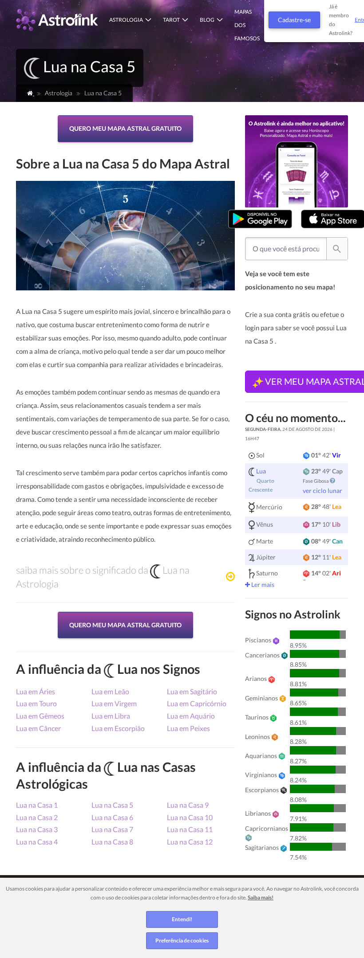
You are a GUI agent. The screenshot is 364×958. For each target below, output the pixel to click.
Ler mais (262, 584)
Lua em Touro (36, 703)
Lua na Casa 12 (190, 841)
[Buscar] (337, 248)
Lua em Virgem (114, 703)
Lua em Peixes (188, 728)
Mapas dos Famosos (247, 25)
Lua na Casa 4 (37, 841)
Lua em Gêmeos (40, 716)
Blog (207, 19)
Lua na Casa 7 (112, 829)
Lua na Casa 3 (37, 829)
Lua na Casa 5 (112, 805)
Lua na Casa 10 (190, 817)
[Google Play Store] (260, 219)
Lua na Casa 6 (112, 817)
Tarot (171, 19)
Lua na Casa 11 (190, 829)
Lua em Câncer (38, 728)
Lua (261, 471)
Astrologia (126, 19)
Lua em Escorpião (118, 728)
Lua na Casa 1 (37, 805)
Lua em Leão (110, 691)
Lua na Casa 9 (188, 805)
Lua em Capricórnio (196, 703)
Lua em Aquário (191, 716)
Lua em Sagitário (192, 691)
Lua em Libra (110, 716)
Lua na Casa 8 (112, 841)
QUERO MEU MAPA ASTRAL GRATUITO (125, 128)
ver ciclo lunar (322, 490)
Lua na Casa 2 (37, 817)
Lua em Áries (35, 691)
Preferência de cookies (182, 940)
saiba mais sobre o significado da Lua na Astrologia (103, 576)
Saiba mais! (260, 897)
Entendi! (182, 919)
